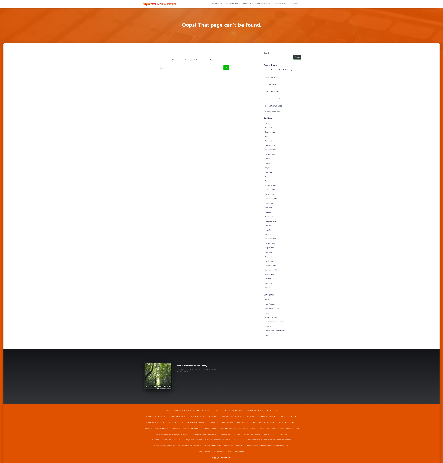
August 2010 (269, 248)
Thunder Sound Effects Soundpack (166, 440)
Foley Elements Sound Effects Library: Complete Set (166, 416)
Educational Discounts (234, 411)
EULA (269, 411)
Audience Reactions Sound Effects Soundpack (192, 411)
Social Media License (252, 434)
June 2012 (268, 208)
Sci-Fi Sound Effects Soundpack (204, 434)
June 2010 (268, 252)
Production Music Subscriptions (185, 428)
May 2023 (268, 127)
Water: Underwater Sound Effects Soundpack (223, 446)
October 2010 (270, 243)
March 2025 (269, 123)
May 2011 (268, 230)
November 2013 (270, 185)
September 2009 (271, 270)
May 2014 (268, 176)
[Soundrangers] (159, 4)
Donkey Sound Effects (273, 77)
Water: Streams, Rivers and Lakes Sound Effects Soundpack (177, 446)
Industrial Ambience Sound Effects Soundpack (200, 422)
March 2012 (269, 216)
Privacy (294, 422)
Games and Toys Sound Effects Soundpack (239, 416)
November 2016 (270, 150)
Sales (267, 335)
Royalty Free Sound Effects (275, 331)
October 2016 (270, 154)
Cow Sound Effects (272, 92)
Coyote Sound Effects (273, 99)
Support (294, 4)
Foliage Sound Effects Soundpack (204, 416)
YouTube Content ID (236, 452)
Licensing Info (227, 422)
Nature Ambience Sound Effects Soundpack (270, 422)
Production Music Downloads (156, 428)
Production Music (233, 4)
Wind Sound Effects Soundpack (211, 452)
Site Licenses (226, 434)
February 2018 (270, 145)
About (168, 411)
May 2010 (268, 256)
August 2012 (269, 203)
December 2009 (270, 265)
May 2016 (268, 163)
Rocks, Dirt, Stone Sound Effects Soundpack (237, 428)
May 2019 (268, 136)
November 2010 (270, 239)
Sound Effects (216, 4)
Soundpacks (248, 4)
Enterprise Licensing (255, 411)
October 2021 (270, 132)
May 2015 (268, 168)
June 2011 (268, 225)
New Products (270, 304)
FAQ (276, 411)
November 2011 (270, 221)
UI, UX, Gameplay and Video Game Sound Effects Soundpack (207, 440)
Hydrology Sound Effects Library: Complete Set (278, 416)
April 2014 (268, 181)
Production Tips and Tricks (274, 322)
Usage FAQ (238, 440)
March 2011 (269, 234)
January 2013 (269, 194)
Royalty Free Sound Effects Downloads (172, 434)
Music (267, 299)
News (267, 313)
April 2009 (268, 288)
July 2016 (268, 159)
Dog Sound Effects (271, 84)
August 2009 (269, 274)
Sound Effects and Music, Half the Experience (281, 70)
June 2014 (268, 172)
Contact (218, 411)
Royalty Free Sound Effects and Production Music (279, 428)
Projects (268, 326)
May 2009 (268, 283)
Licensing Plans (280, 4)
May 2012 (268, 212)
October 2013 (270, 190)
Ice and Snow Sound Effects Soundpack (162, 422)
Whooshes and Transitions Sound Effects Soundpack (267, 446)
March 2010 (269, 261)
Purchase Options (263, 4)
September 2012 (271, 199)
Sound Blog (269, 434)
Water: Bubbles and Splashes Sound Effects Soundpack (269, 440)
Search (266, 53)
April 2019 (268, 141)
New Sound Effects (272, 308)
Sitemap (237, 434)
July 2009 (268, 279)
